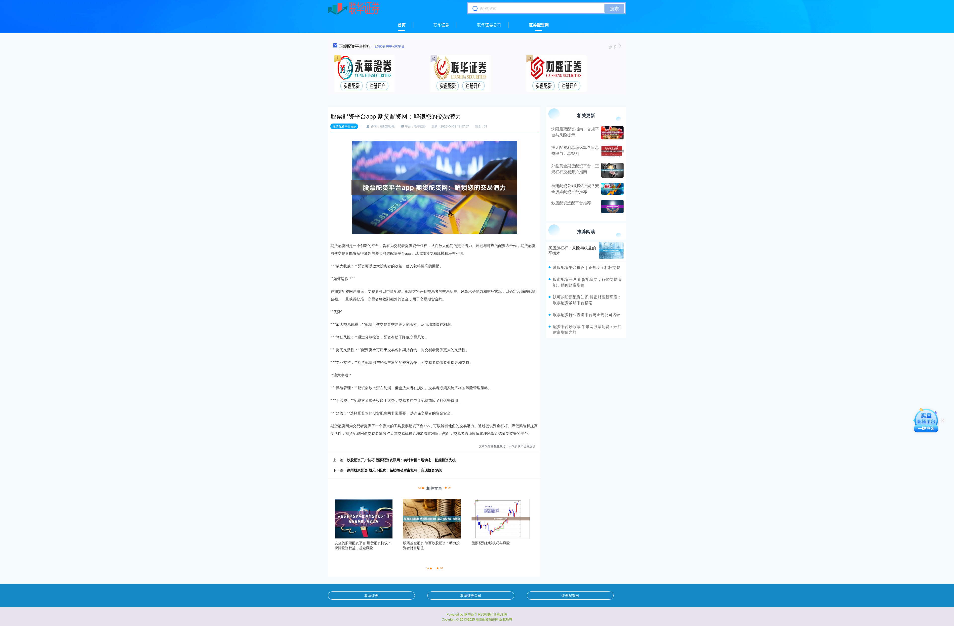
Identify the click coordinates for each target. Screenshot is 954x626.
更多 (613, 46)
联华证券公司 (489, 25)
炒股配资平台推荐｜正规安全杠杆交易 (586, 267)
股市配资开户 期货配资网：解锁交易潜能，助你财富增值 (587, 282)
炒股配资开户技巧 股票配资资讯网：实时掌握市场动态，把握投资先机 (401, 459)
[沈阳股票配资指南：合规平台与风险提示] (612, 132)
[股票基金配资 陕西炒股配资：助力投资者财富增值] (432, 518)
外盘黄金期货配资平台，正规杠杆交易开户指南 (575, 168)
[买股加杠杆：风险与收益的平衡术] (611, 250)
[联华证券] (353, 8)
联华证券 (441, 25)
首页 (402, 25)
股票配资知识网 (487, 619)
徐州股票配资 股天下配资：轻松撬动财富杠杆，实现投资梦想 (394, 469)
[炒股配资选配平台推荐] (612, 206)
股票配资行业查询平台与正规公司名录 (586, 314)
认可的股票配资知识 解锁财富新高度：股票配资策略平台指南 (587, 299)
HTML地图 (500, 614)
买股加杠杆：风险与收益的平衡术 (572, 250)
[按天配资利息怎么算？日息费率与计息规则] (612, 151)
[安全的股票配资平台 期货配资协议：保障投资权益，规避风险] (364, 518)
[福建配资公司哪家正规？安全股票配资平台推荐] (612, 189)
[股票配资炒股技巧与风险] (501, 518)
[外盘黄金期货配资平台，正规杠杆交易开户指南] (612, 170)
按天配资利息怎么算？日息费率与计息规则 (575, 150)
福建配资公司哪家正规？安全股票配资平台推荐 (575, 188)
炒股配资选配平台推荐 (571, 203)
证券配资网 (539, 25)
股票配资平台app (344, 126)
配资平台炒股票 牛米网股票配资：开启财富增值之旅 (587, 329)
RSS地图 (484, 614)
